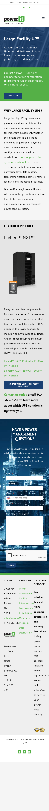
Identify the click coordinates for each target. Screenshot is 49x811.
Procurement (24, 608)
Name (9, 474)
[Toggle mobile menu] (43, 18)
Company (11, 484)
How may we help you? (18, 514)
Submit (11, 565)
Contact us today (15, 394)
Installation (24, 613)
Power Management (24, 591)
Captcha (11, 548)
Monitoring (24, 618)
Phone (10, 494)
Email (9, 504)
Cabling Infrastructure (24, 601)
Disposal (24, 622)
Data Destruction (24, 630)
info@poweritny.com (31, 2)
